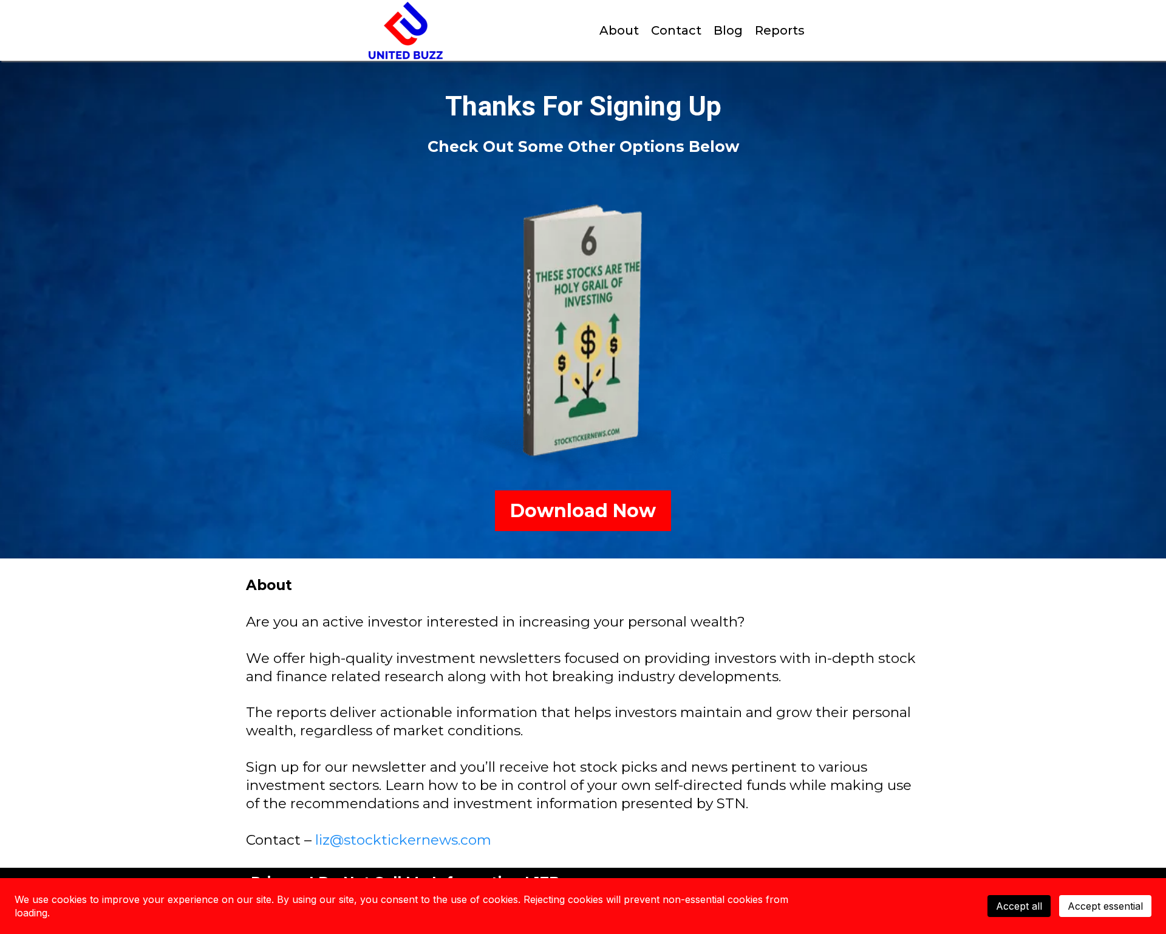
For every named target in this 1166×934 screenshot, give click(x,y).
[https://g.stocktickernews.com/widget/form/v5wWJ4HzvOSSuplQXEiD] (583, 332)
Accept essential (1105, 906)
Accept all (1019, 906)
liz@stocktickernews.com (403, 839)
